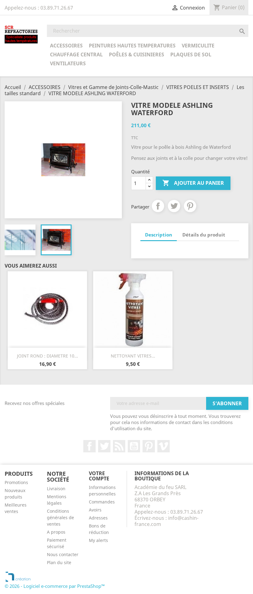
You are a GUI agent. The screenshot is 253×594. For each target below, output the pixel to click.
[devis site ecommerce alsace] (18, 576)
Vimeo (163, 446)
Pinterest (190, 206)
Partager (158, 206)
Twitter (104, 446)
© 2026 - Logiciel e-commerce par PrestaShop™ (55, 586)
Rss (119, 446)
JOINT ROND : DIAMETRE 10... (47, 356)
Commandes (102, 502)
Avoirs (95, 510)
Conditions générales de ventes (60, 517)
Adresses (98, 518)
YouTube (134, 446)
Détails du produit (203, 235)
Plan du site (59, 562)
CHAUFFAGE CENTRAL (76, 54)
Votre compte (99, 476)
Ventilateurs (68, 63)
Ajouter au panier (193, 183)
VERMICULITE (198, 45)
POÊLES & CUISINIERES (136, 54)
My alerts (98, 540)
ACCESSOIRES (66, 45)
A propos (56, 532)
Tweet (174, 206)
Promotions (16, 482)
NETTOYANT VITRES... (133, 356)
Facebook (89, 446)
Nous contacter (62, 554)
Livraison (56, 488)
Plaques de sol (190, 54)
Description (158, 235)
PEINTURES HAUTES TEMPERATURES (132, 45)
